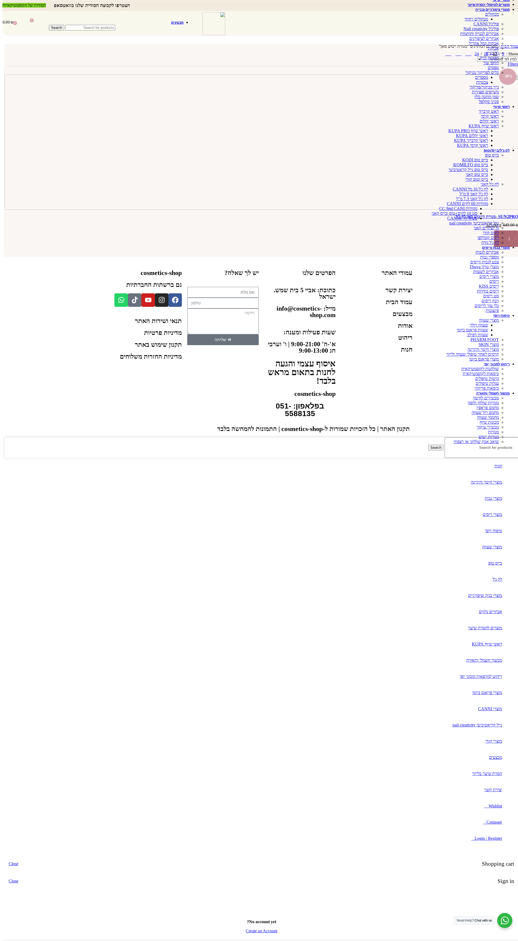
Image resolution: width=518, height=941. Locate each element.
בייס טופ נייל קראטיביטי (466, 169)
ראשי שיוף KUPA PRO (466, 130)
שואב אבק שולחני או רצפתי (473, 441)
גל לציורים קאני (483, 228)
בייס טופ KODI (473, 160)
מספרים (479, 77)
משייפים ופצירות (482, 92)
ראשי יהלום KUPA (470, 135)
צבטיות (480, 82)
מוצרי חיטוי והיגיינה (480, 349)
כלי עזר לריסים (484, 305)
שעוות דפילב (475, 334)
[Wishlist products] (20, 22)
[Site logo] (211, 33)
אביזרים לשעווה (483, 271)
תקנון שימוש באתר (155, 344)
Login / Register (486, 838)
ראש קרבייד (486, 111)
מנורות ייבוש (486, 436)
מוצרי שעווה (486, 320)
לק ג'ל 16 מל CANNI (468, 189)
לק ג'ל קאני (487, 184)
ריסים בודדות (485, 291)
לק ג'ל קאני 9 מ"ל (471, 194)
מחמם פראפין (485, 407)
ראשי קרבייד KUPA (469, 140)
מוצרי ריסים (486, 276)
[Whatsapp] (118, 300)
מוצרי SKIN (486, 344)
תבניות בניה (486, 58)
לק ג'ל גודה (487, 242)
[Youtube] (145, 300)
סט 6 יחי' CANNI (460, 218)
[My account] (41, 22)
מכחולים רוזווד (474, 19)
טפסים (490, 67)
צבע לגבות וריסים (482, 262)
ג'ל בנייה (489, 53)
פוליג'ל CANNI (483, 24)
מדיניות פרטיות (160, 332)
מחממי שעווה (485, 417)
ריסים (491, 281)
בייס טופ (489, 155)
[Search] (79, 19)
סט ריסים (488, 296)
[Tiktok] (132, 300)
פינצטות (489, 310)
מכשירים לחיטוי (483, 398)
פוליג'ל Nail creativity (478, 28)
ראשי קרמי (487, 116)
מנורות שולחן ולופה (480, 402)
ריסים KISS (486, 286)
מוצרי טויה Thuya (481, 266)
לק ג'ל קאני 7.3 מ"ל (470, 198)
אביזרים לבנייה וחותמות (477, 33)
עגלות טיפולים (484, 383)
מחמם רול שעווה (482, 412)
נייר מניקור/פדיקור (481, 87)
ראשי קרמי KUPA (470, 145)
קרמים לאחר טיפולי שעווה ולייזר (470, 354)
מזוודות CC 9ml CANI (456, 208)
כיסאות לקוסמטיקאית (478, 373)
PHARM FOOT (482, 339)
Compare (492, 822)
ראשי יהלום (486, 121)
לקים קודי (488, 232)
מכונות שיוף (486, 422)
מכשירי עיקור (485, 427)
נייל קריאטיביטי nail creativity (471, 223)
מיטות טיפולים (484, 378)
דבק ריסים (487, 300)
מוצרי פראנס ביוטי (481, 359)
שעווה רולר (476, 325)
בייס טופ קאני (474, 174)
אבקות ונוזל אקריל (481, 43)
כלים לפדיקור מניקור (479, 72)
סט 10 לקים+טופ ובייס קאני (452, 213)
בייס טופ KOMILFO (468, 164)
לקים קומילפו (485, 237)
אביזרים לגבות (484, 252)
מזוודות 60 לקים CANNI (465, 203)
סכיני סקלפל (486, 101)
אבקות (490, 48)
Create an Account (259, 931)
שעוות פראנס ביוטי (470, 330)
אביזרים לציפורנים (481, 38)
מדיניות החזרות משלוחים (148, 356)
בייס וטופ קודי (474, 179)
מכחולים (489, 14)
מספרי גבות (487, 257)
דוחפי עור (488, 62)
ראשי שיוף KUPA (481, 126)
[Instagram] (159, 300)
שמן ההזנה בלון (484, 96)
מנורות (491, 432)
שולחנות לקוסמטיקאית (477, 368)
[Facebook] (172, 300)
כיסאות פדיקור (484, 388)
